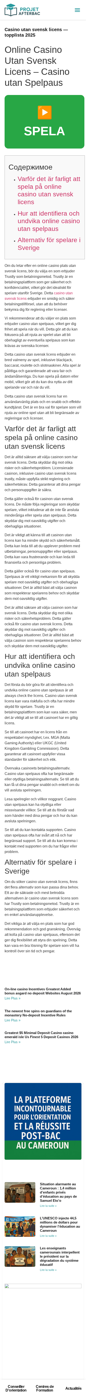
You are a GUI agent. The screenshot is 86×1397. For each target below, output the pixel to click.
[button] (77, 10)
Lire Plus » (12, 998)
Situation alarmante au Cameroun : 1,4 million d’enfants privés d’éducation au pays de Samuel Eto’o (58, 1192)
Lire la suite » (48, 1205)
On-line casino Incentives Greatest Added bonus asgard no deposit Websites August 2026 (43, 991)
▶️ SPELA (44, 122)
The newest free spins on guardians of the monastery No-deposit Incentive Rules (38, 1013)
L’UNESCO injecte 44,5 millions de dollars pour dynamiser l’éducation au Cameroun (60, 1224)
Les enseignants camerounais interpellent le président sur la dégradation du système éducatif (60, 1256)
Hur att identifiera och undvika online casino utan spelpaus (49, 221)
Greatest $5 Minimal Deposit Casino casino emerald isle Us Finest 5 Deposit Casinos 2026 (41, 1035)
